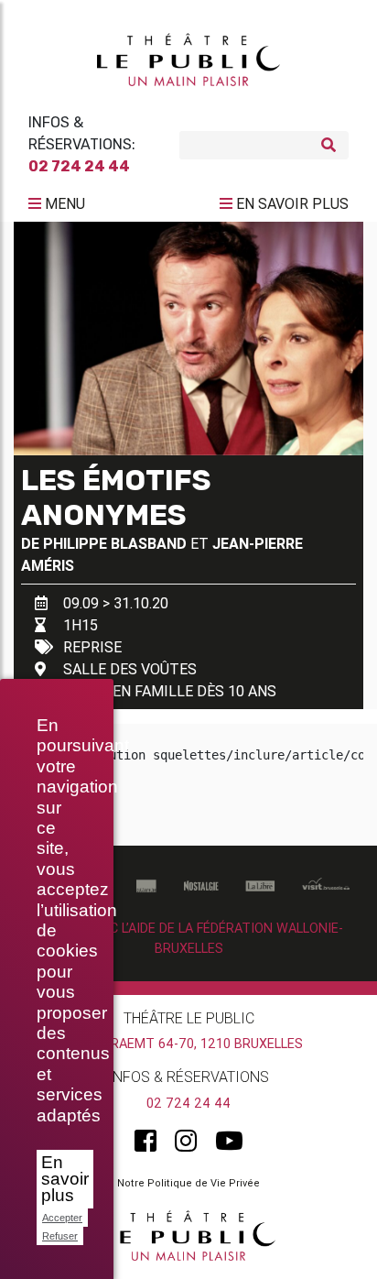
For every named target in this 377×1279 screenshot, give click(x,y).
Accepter (62, 1217)
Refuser (60, 1235)
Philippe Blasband (115, 543)
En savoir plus (65, 1179)
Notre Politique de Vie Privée (188, 1182)
